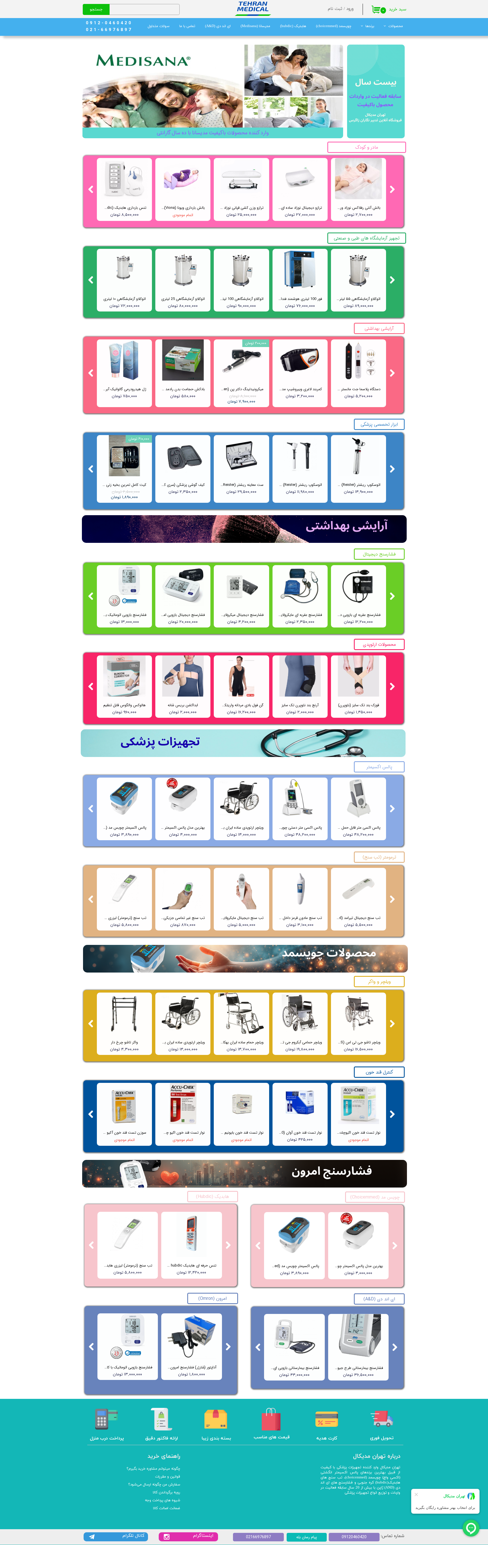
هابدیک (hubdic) (293, 26)
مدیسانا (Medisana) (255, 26)
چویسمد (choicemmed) (333, 26)
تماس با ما (187, 26)
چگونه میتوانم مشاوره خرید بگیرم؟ (153, 1468)
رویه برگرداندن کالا (166, 1492)
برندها (369, 26)
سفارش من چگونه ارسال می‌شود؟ (154, 1484)
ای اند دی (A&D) (218, 26)
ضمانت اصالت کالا (166, 1508)
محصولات (395, 26)
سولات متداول (158, 26)
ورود (350, 9)
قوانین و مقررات (167, 1476)
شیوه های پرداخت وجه (162, 1500)
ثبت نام (335, 9)
